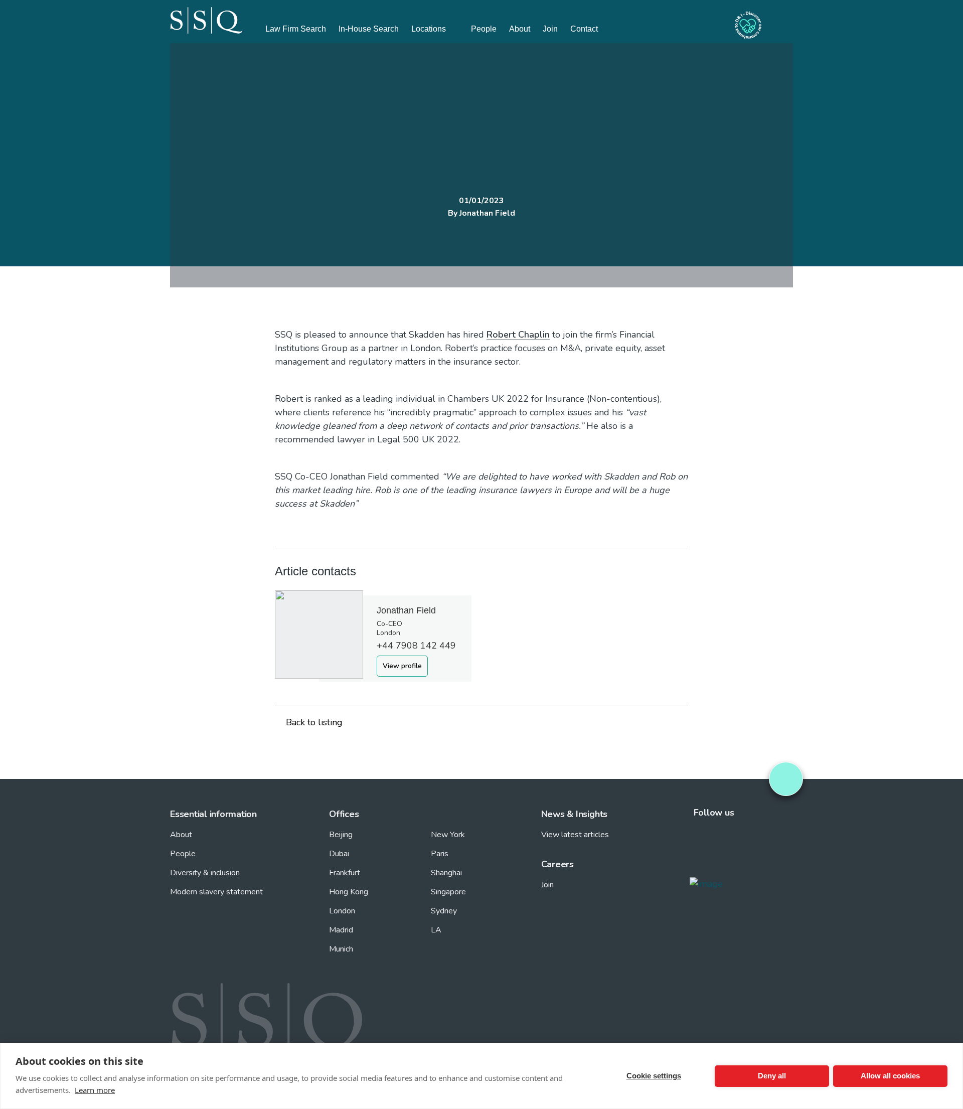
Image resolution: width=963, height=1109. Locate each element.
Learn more (95, 1090)
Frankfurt (344, 872)
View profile (402, 666)
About (519, 29)
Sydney (444, 910)
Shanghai (446, 872)
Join (550, 29)
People (484, 29)
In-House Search (369, 29)
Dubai (339, 853)
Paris (439, 853)
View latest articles (575, 834)
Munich (341, 949)
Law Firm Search (295, 29)
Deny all (772, 1075)
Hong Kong (348, 891)
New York (448, 834)
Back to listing (314, 722)
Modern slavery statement (216, 891)
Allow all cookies (890, 1075)
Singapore (448, 891)
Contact (584, 29)
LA (436, 929)
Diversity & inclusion (205, 872)
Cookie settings (653, 1075)
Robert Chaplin (518, 335)
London (342, 910)
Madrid (341, 929)
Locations (428, 29)
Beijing (341, 834)
